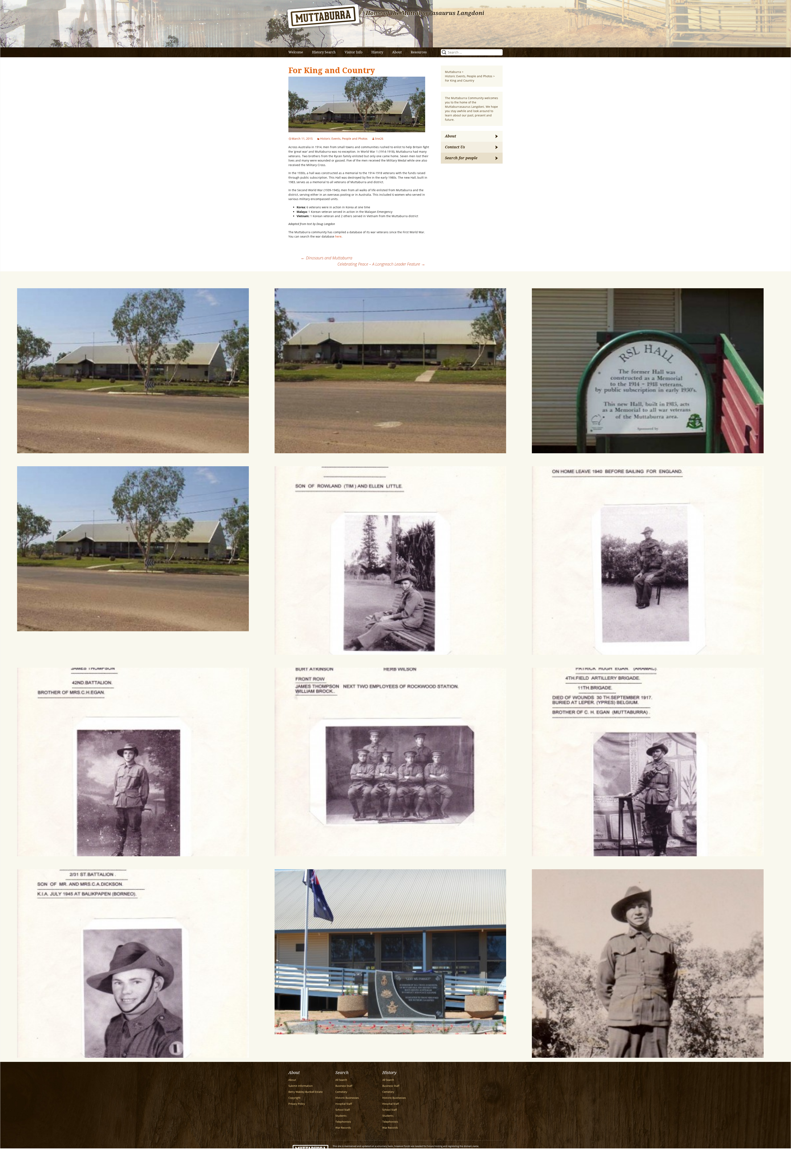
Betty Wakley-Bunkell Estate (305, 1092)
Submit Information (300, 1086)
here (338, 236)
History (377, 52)
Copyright (294, 1098)
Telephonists (343, 1121)
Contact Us (455, 147)
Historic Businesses (347, 1098)
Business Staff (343, 1086)
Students (340, 1116)
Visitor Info (353, 52)
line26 (379, 139)
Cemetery (341, 1092)
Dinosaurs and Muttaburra (326, 258)
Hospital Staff (343, 1104)
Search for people (461, 158)
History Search (324, 52)
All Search (341, 1080)
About (397, 52)
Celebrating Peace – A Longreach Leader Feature (381, 264)
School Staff (342, 1110)
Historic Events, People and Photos (343, 139)
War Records (343, 1127)
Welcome (295, 52)
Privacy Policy (296, 1104)
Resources (419, 52)
